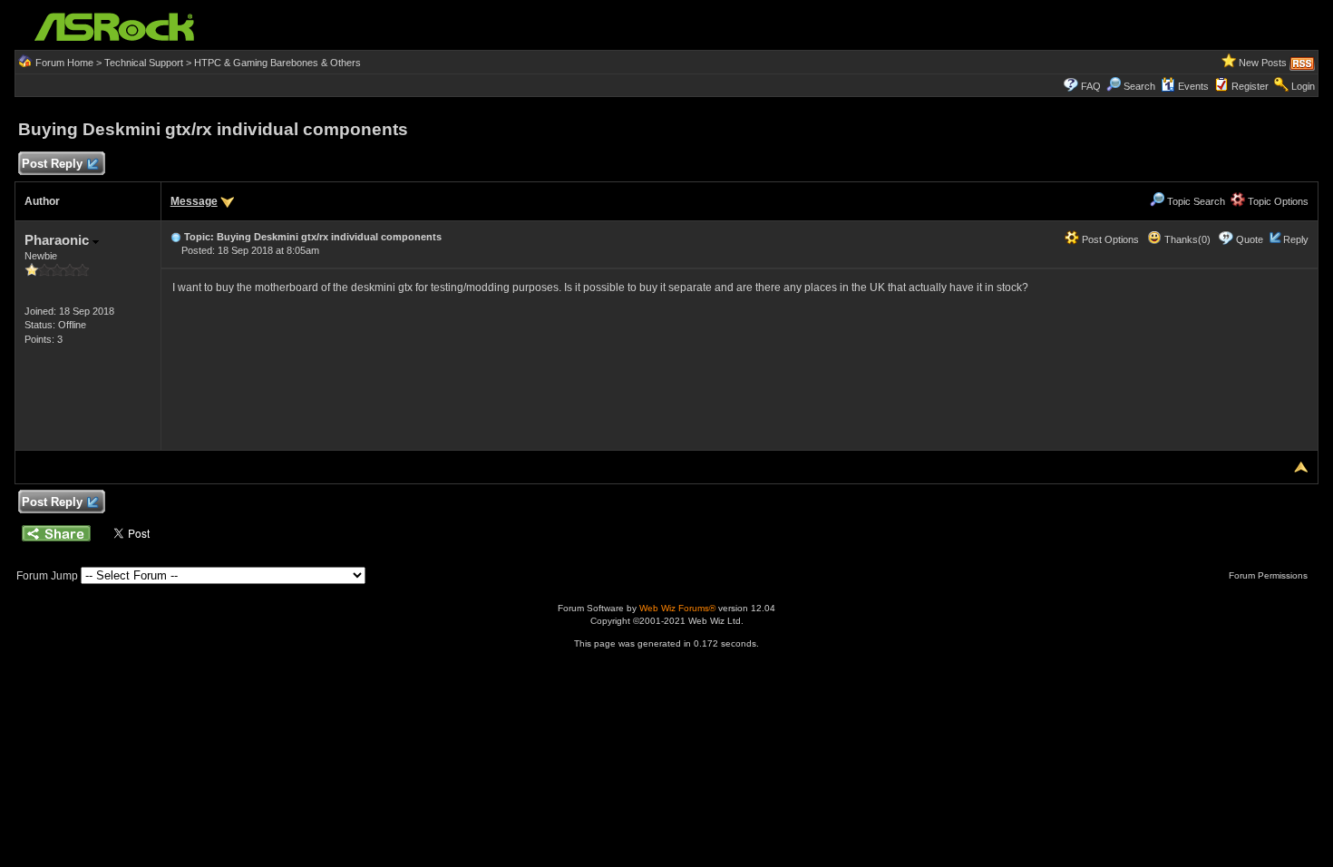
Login (1303, 86)
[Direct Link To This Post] (175, 236)
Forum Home (64, 62)
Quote (1249, 239)
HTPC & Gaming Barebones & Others (277, 62)
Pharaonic (58, 240)
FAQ (1091, 86)
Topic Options (1277, 201)
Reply (1296, 239)
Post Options (1109, 239)
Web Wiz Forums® (677, 608)
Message (194, 201)
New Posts (1263, 62)
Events (1193, 86)
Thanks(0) (1186, 239)
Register (1250, 86)
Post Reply (52, 163)
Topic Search (1194, 201)
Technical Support (143, 62)
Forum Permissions (1269, 575)
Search (1139, 86)
